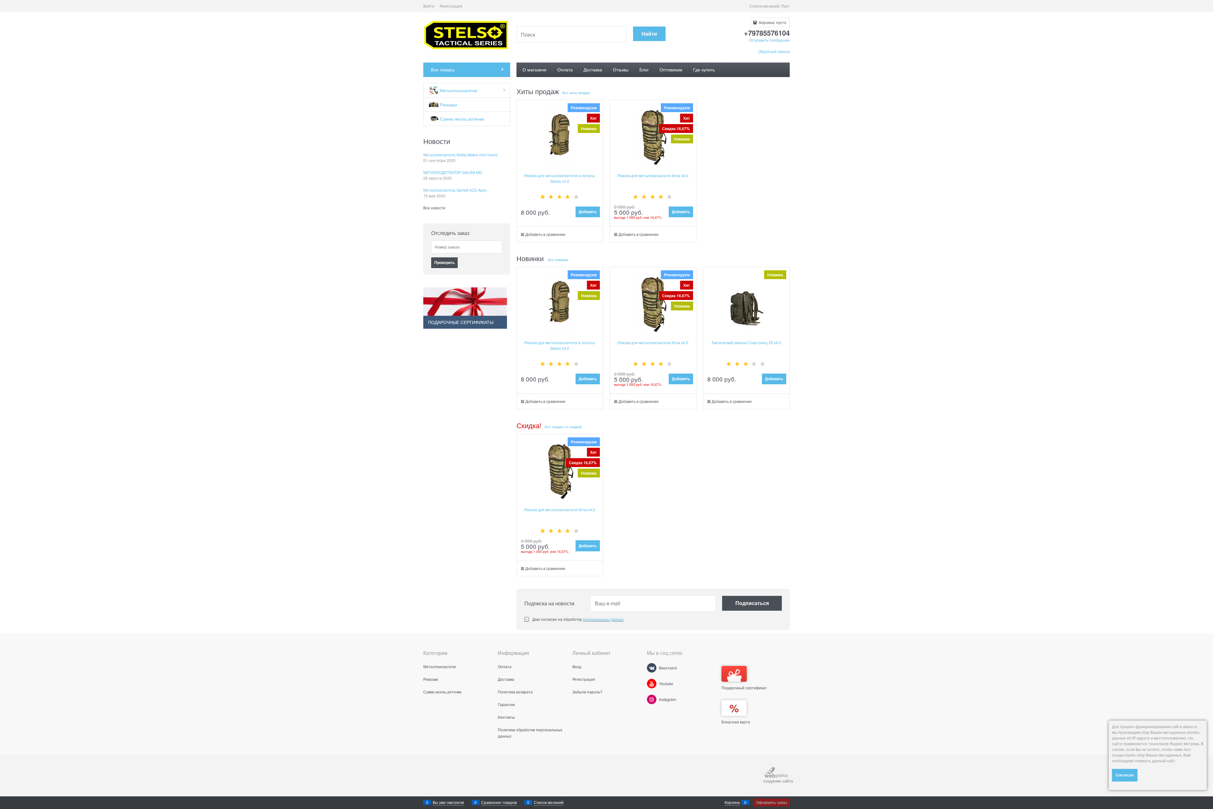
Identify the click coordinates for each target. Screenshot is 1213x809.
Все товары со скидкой (563, 426)
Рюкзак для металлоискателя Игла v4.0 (653, 175)
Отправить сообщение (769, 40)
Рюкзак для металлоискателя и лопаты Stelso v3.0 (559, 178)
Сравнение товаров (499, 802)
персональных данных (603, 619)
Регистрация (451, 6)
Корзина (732, 802)
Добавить (588, 211)
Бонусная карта (735, 721)
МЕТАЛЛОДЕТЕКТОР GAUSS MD (452, 172)
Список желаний (549, 802)
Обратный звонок (774, 51)
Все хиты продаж (576, 92)
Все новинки (558, 259)
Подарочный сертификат (744, 687)
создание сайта (778, 781)
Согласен (1125, 775)
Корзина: (772, 22)
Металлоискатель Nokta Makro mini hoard (460, 154)
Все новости (434, 207)
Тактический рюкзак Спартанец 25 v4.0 (746, 342)
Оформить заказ (771, 802)
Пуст (785, 6)
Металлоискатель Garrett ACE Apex (455, 190)
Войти (428, 6)
